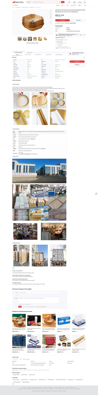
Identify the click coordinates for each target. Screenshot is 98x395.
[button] (64, 55)
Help (67, 5)
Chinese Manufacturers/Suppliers (36, 387)
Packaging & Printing (18, 7)
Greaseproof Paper (38, 7)
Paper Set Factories (24, 379)
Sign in (85, 2)
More (13, 383)
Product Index (67, 387)
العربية (54, 388)
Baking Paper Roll (71, 379)
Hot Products (24, 387)
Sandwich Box (69, 363)
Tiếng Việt (72, 388)
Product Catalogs (27, 359)
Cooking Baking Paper (79, 379)
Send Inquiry (62, 20)
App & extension (73, 5)
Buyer (62, 5)
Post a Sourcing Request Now (40, 306)
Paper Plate (32, 361)
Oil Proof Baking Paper (16, 382)
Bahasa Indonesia (77, 388)
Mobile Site (71, 387)
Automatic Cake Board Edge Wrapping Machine (38, 363)
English (25, 388)
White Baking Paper (51, 379)
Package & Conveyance (25, 7)
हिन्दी (62, 388)
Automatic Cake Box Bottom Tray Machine (37, 364)
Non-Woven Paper (32, 374)
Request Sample (73, 23)
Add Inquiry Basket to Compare (32, 42)
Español (28, 388)
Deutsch (47, 388)
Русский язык (40, 388)
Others (50, 364)
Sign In (57, 47)
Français (36, 388)
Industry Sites (55, 387)
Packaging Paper (32, 7)
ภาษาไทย (65, 388)
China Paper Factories (42, 379)
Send (20, 306)
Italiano (44, 388)
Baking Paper (14, 361)
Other (13, 363)
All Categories (16, 5)
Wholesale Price (50, 387)
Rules (85, 5)
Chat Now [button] (79, 20)
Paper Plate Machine (70, 361)
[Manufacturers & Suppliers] (17, 2)
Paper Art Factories (16, 379)
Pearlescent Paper (24, 374)
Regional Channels (61, 387)
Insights (75, 387)
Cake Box (50, 361)
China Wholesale (45, 387)
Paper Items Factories (33, 379)
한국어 (57, 388)
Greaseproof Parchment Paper (61, 379)
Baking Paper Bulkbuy (25, 382)
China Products (29, 387)
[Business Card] (84, 57)
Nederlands (51, 388)
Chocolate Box (51, 363)
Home (13, 7)
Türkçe (69, 388)
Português (32, 388)
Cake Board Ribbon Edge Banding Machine (19, 364)
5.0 (73, 54)
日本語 (60, 388)
